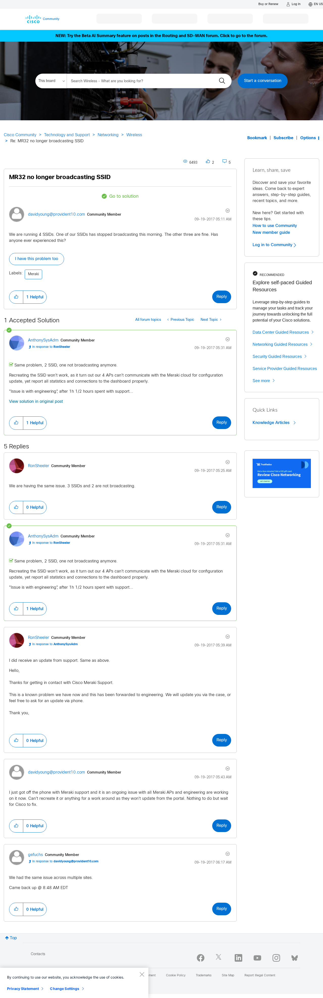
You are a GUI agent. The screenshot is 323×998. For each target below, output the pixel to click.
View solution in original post (36, 402)
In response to (51, 347)
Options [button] (308, 138)
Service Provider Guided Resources (285, 368)
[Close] (141, 974)
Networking (108, 135)
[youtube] (257, 958)
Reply (222, 297)
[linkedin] (238, 958)
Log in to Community (273, 245)
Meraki (33, 274)
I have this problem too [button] (36, 259)
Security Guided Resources (277, 356)
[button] (16, 297)
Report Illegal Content (260, 975)
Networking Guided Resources (280, 344)
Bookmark (257, 138)
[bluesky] (294, 957)
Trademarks (203, 975)
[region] (74, 983)
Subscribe (283, 138)
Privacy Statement (23, 988)
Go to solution (124, 196)
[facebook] (200, 958)
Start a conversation (262, 81)
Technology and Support (67, 135)
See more (261, 381)
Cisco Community (20, 135)
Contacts (38, 954)
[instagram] (276, 958)
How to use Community (275, 226)
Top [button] (13, 938)
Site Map (228, 975)
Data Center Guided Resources (281, 332)
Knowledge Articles (272, 422)
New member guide (271, 232)
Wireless (134, 135)
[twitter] (219, 958)
